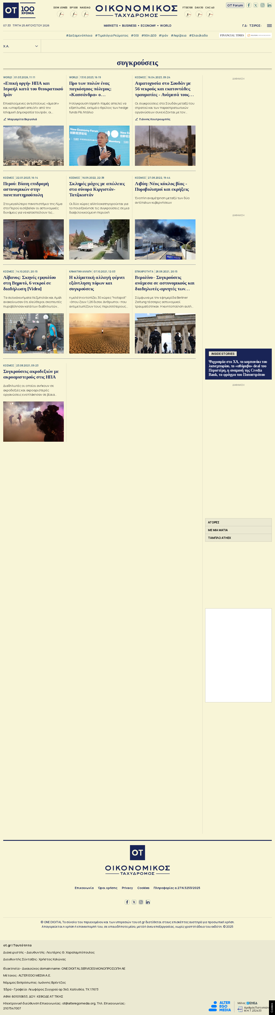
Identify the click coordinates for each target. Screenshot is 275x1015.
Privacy (127, 888)
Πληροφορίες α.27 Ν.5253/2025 (177, 888)
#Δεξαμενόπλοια (79, 35)
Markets (111, 25)
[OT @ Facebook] (248, 5)
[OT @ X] (255, 5)
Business (129, 25)
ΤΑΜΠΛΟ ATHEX (219, 538)
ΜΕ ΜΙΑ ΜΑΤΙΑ (218, 530)
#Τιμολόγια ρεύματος (111, 35)
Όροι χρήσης (108, 888)
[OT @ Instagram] (262, 5)
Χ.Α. (6, 46)
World (165, 25)
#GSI (135, 35)
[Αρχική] (19, 10)
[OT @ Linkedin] (269, 5)
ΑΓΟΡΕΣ (213, 522)
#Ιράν (163, 35)
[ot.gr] (136, 16)
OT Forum (235, 5)
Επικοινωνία (84, 888)
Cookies (143, 888)
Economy (148, 25)
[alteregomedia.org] (220, 1010)
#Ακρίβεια (179, 35)
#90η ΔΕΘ (148, 35)
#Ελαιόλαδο (198, 35)
